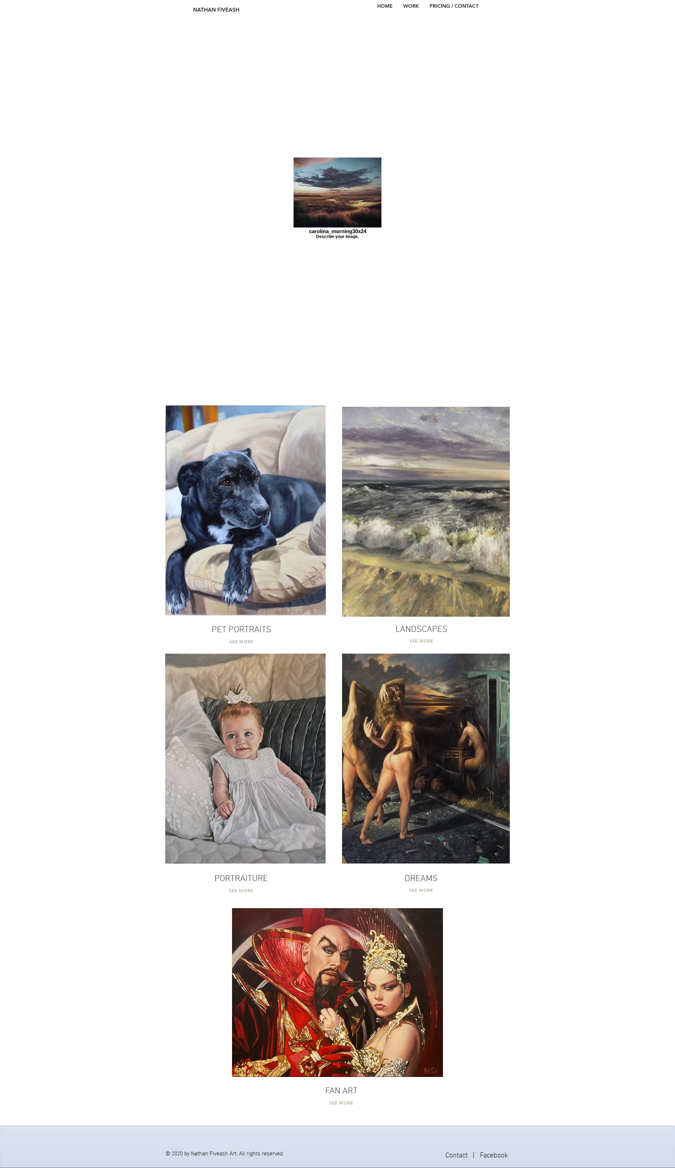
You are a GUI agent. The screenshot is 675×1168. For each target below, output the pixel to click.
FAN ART (341, 1091)
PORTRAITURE (241, 879)
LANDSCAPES (422, 629)
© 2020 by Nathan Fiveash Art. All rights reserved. (225, 1153)
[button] (411, 6)
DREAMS (421, 879)
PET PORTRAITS (241, 630)
